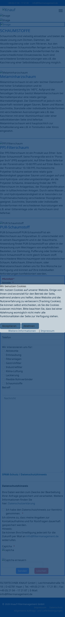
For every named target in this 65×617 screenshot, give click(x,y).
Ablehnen (29, 326)
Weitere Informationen (22, 331)
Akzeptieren (9, 326)
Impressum (47, 331)
